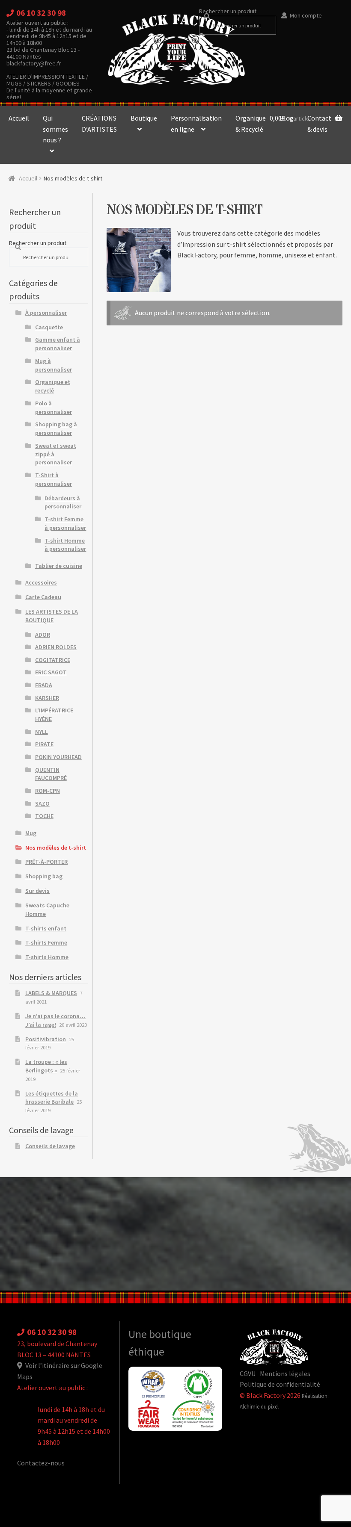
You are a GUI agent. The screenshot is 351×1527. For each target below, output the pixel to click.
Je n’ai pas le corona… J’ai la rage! (55, 1020)
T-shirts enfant (45, 928)
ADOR (42, 634)
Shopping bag (43, 876)
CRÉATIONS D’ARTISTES (99, 123)
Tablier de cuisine (58, 566)
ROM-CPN (47, 791)
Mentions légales (285, 1373)
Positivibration (45, 1039)
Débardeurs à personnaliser (63, 502)
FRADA (43, 685)
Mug (30, 833)
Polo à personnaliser (53, 407)
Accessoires (41, 582)
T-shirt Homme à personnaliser (65, 545)
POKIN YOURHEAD (58, 757)
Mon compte (306, 15)
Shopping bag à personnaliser (56, 428)
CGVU (248, 1373)
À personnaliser (46, 312)
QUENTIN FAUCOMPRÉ (51, 774)
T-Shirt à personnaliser (53, 479)
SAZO (42, 803)
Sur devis (37, 891)
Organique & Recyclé (250, 123)
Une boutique (159, 1334)
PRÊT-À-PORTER (46, 861)
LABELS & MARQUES (51, 993)
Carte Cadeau (43, 597)
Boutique (144, 118)
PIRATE (44, 744)
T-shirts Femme (46, 942)
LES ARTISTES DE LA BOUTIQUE (51, 616)
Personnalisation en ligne (196, 123)
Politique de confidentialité (280, 1384)
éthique (146, 1352)
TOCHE (44, 816)
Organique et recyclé (52, 386)
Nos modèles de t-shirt (55, 847)
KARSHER (47, 698)
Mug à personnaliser (53, 365)
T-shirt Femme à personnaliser (65, 523)
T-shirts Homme (46, 957)
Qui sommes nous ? (55, 129)
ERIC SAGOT (51, 672)
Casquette (49, 327)
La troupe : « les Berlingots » (46, 1066)
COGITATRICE (52, 660)
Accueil (19, 118)
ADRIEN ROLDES (56, 647)
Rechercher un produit (227, 11)
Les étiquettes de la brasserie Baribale (51, 1098)
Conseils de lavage (50, 1146)
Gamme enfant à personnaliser (57, 344)
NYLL (41, 731)
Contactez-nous (41, 1463)
